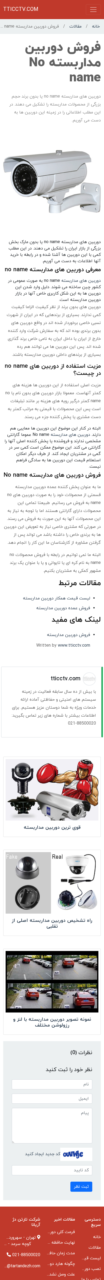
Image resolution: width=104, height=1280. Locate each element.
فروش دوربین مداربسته (68, 635)
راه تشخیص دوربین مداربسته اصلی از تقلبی (52, 923)
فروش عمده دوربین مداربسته (63, 608)
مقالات (75, 26)
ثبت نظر (81, 1187)
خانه (96, 26)
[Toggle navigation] (93, 9)
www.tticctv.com (74, 645)
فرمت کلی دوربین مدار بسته (49, 1232)
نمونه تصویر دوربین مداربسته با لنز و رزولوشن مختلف (52, 1022)
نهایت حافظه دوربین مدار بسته (46, 1243)
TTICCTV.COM (20, 9)
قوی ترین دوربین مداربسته (52, 827)
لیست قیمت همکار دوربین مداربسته (56, 598)
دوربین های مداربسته (81, 281)
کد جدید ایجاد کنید (42, 1154)
